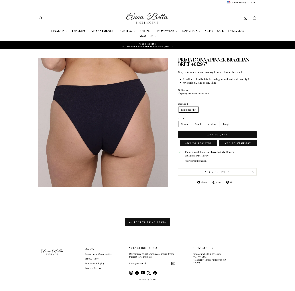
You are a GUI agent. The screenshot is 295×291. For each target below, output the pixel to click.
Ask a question (217, 171)
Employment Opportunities (98, 253)
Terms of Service (93, 267)
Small (198, 124)
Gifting (126, 30)
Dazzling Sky (188, 109)
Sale (220, 30)
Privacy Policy (91, 258)
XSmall (185, 124)
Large (226, 124)
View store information (195, 160)
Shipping (182, 93)
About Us (146, 36)
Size (181, 118)
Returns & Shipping (94, 263)
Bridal (145, 30)
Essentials (190, 30)
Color (183, 104)
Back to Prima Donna (149, 222)
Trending (79, 30)
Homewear (166, 30)
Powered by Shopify (147, 279)
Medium (212, 124)
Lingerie (58, 30)
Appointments (102, 30)
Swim (209, 30)
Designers (236, 30)
